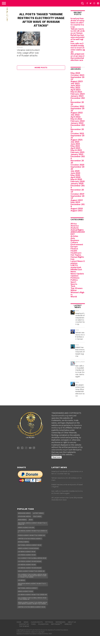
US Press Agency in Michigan (29, 561)
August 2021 (77, 139)
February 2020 (78, 181)
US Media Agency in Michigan (29, 568)
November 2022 (77, 103)
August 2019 (77, 200)
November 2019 (77, 190)
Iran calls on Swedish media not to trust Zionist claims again (78, 47)
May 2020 (75, 175)
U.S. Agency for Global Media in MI (32, 558)
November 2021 (77, 130)
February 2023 (78, 93)
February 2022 (78, 121)
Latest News (38, 513)
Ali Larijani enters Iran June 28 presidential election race (77, 57)
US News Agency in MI (26, 551)
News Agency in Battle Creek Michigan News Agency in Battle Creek (32, 603)
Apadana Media (24, 516)
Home (19, 622)
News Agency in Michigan (28, 548)
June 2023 (75, 85)
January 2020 (77, 183)
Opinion (74, 275)
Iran (72, 259)
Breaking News (24, 513)
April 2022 (75, 116)
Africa (74, 223)
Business (75, 240)
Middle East (76, 269)
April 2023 (75, 89)
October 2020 (77, 164)
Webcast (68, 624)
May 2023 (75, 87)
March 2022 (76, 119)
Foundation (43, 624)
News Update (77, 273)
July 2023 (75, 83)
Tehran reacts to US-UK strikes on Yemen (78, 30)
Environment (77, 244)
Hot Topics (76, 255)
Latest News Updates (78, 262)
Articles (74, 236)
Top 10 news (77, 288)
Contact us (24, 624)
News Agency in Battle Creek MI (31, 571)
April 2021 (75, 148)
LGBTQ (74, 265)
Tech (73, 286)
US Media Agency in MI (27, 565)
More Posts (41, 68)
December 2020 (78, 157)
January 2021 (77, 154)
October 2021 (77, 133)
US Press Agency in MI (27, 555)
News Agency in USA (26, 527)
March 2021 (76, 150)
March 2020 (76, 179)
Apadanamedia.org (59, 415)
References (60, 622)
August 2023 (77, 81)
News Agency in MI (25, 591)
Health (74, 250)
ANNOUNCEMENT (78, 233)
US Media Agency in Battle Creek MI (32, 531)
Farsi (33, 624)
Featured (37, 516)
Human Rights (77, 257)
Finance (74, 248)
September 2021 (77, 136)
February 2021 (78, 152)
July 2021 (75, 141)
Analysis (75, 227)
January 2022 (77, 123)
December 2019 (78, 186)
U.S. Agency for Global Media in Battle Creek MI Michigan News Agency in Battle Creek (32, 576)
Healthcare (76, 252)
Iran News (22, 520)
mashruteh (76, 267)
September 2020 (77, 167)
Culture (74, 242)
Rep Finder (56, 624)
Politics (74, 280)
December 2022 (78, 99)
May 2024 (75, 73)
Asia (73, 238)
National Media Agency (27, 588)
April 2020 (75, 177)
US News (21, 580)
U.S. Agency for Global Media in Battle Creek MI (32, 598)
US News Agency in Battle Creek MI (32, 594)
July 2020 (75, 171)
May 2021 (75, 146)
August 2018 (77, 208)
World (74, 296)
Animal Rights (77, 230)
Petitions (75, 277)
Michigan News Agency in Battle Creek (32, 584)
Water (74, 290)
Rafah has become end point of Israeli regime (78, 38)
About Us (72, 622)
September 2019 (77, 197)
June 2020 (75, 173)
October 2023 (77, 75)
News (73, 271)
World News (23, 542)
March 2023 (76, 91)
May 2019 (75, 202)
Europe (74, 246)
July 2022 (75, 114)
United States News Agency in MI (31, 607)
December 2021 (78, 126)
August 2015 (77, 210)
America (75, 225)
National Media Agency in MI (29, 545)
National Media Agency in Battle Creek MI (32, 523)
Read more (56, 457)
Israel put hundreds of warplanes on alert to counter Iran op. (77, 22)
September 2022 (77, 109)
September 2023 (77, 78)
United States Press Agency (30, 538)
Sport (73, 282)
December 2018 (78, 205)
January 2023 (77, 96)
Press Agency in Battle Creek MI (31, 535)
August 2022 (77, 112)
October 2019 (77, 194)
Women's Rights (77, 293)
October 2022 (77, 106)
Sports (74, 284)
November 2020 (77, 161)
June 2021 (75, 144)
